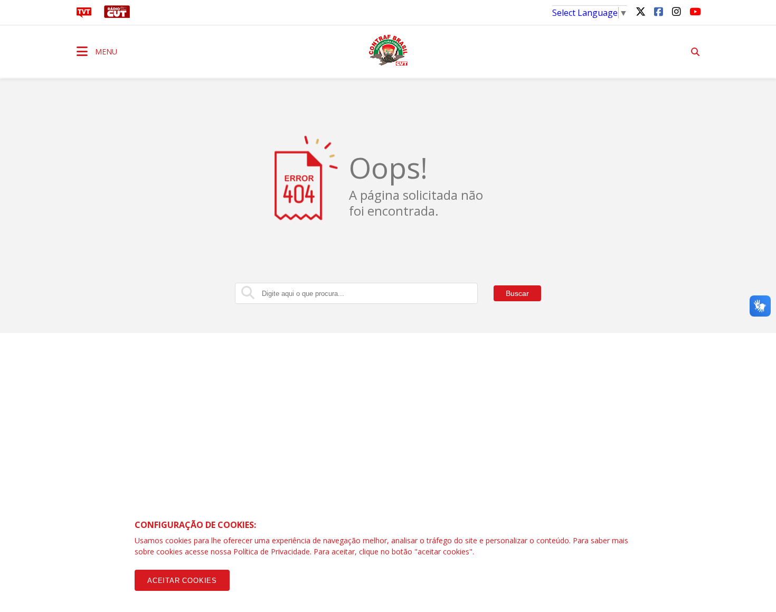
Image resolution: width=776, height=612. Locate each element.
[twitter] (640, 11)
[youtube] (694, 11)
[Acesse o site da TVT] (84, 15)
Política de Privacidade (271, 551)
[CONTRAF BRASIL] (388, 50)
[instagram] (676, 11)
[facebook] (658, 11)
